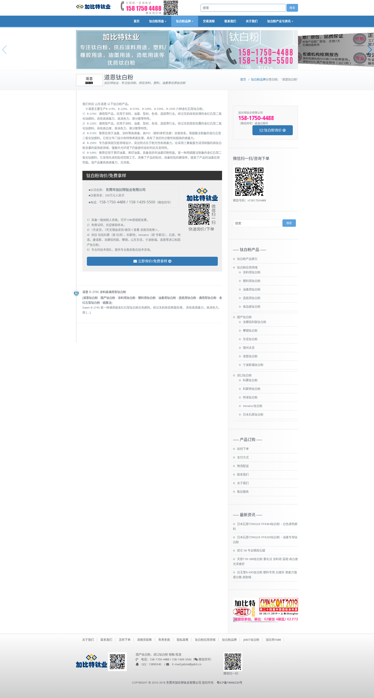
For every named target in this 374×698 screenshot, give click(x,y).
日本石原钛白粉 (253, 414)
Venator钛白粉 (252, 406)
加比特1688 (273, 640)
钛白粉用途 (156, 21)
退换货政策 (147, 230)
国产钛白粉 (108, 298)
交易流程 (209, 21)
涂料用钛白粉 (126, 298)
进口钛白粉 (244, 375)
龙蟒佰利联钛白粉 (254, 322)
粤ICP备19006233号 (229, 682)
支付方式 (243, 457)
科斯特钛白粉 (251, 389)
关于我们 (252, 21)
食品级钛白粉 (251, 306)
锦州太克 (249, 347)
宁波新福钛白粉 (253, 365)
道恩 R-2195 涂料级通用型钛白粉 (104, 292)
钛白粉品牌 (183, 21)
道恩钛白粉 (90, 298)
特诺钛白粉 (250, 397)
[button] (369, 49)
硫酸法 (107, 302)
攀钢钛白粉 (250, 330)
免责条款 (164, 640)
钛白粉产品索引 (247, 259)
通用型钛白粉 (207, 298)
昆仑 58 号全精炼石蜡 (251, 550)
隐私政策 (182, 640)
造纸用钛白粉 (187, 298)
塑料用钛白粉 (147, 298)
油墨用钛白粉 (167, 298)
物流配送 (243, 466)
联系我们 (230, 21)
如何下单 (243, 449)
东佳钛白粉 (250, 339)
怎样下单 (125, 640)
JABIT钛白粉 (251, 640)
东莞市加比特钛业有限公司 (183, 682)
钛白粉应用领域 (247, 267)
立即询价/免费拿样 (152, 261)
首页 (136, 21)
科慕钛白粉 (250, 380)
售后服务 (243, 491)
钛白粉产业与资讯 (279, 21)
